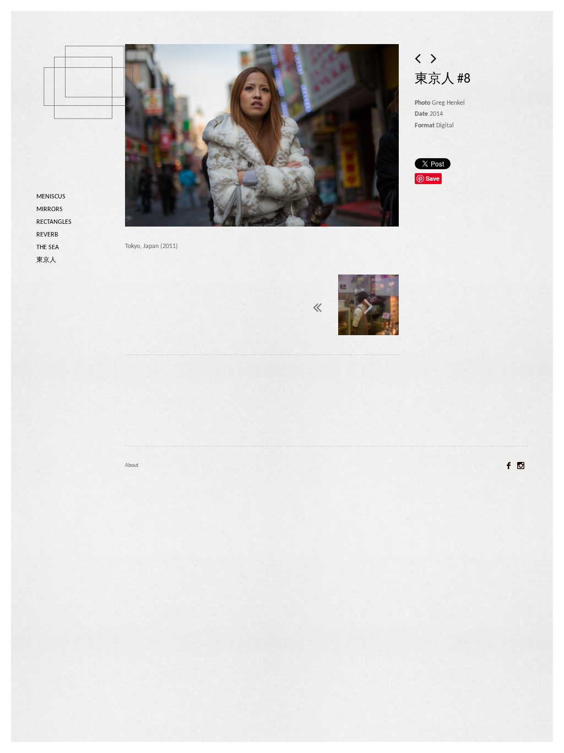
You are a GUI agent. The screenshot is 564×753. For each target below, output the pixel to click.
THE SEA (47, 247)
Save (433, 178)
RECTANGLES (54, 222)
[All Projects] (291, 305)
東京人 (46, 260)
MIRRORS (49, 209)
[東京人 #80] (368, 306)
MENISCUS (51, 196)
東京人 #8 (442, 79)
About (131, 465)
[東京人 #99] (418, 59)
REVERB (47, 235)
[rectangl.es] (91, 101)
